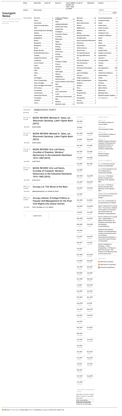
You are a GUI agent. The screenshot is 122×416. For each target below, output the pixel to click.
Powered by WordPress (107, 267)
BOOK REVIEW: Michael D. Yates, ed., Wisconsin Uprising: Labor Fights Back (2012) (53, 136)
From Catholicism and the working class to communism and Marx (107, 170)
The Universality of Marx (105, 128)
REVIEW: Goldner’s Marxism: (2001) (107, 144)
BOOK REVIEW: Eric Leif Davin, (49, 149)
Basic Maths (25, 410)
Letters (25, 10)
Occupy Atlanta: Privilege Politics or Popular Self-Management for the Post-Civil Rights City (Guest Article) (52, 200)
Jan (89, 152)
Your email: (79, 398)
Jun (79, 183)
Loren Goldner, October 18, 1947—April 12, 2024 (71, 5)
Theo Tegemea (37, 207)
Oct (89, 146)
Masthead (90, 3)
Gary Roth (36, 161)
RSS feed (7, 410)
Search (101, 10)
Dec (80, 134)
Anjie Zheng (36, 127)
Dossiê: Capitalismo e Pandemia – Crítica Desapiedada (105, 246)
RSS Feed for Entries (106, 261)
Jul (80, 128)
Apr (79, 122)
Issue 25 (47, 3)
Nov (80, 176)
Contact (101, 3)
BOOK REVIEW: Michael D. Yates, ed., (52, 117)
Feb (90, 189)
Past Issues (38, 10)
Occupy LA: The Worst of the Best (50, 186)
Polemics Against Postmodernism (103, 153)
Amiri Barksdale (38, 191)
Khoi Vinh (53, 410)
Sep (90, 158)
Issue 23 (79, 3)
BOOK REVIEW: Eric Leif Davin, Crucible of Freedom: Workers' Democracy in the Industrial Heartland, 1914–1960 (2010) (52, 172)
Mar (89, 164)
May (90, 140)
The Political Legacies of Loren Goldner (106, 122)
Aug (90, 134)
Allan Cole (60, 410)
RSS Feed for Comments (108, 264)
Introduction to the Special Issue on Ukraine (107, 195)
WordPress (38, 410)
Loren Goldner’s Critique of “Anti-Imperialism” (107, 134)
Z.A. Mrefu (49, 207)
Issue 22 (58, 3)
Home (25, 3)
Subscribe (37, 3)
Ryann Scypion (53, 191)
